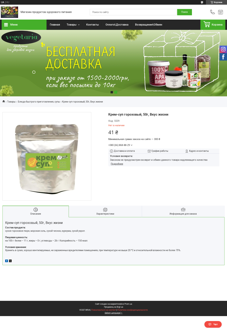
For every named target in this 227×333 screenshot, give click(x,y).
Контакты (92, 24)
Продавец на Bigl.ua (113, 307)
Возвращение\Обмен (148, 24)
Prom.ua (128, 304)
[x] (10, 261)
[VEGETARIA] (9, 12)
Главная (55, 24)
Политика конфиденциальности (132, 310)
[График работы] (220, 12)
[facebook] (6, 261)
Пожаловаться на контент (103, 310)
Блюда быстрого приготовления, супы (39, 101)
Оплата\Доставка (117, 24)
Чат (215, 324)
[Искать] (184, 12)
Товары (72, 24)
